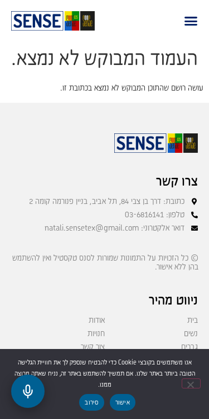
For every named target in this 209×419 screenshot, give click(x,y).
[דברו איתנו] (28, 391)
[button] (191, 21)
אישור (122, 402)
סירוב (91, 402)
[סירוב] (191, 383)
